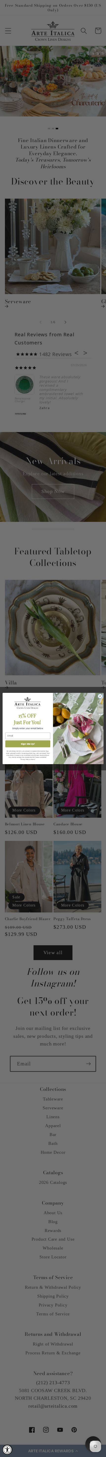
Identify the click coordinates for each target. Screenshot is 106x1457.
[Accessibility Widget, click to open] (7, 1450)
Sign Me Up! (28, 743)
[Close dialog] (100, 696)
